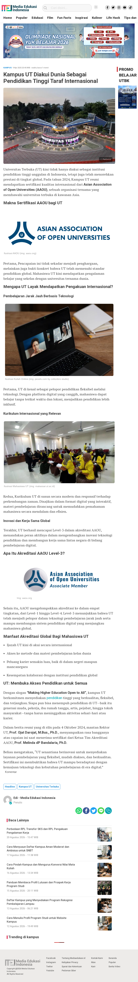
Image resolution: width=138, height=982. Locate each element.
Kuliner (97, 18)
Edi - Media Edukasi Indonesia (34, 798)
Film (50, 18)
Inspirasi (81, 18)
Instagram (51, 962)
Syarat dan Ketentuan (72, 966)
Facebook (51, 958)
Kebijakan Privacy (70, 962)
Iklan (93, 962)
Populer (22, 18)
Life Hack (113, 18)
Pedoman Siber (69, 970)
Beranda (113, 958)
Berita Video (114, 966)
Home (7, 18)
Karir (93, 966)
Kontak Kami (97, 958)
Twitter (49, 966)
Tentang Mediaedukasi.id (73, 958)
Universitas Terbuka (47, 786)
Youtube (50, 970)
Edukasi (37, 18)
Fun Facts (64, 18)
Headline (10, 786)
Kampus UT (25, 786)
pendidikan (54, 698)
